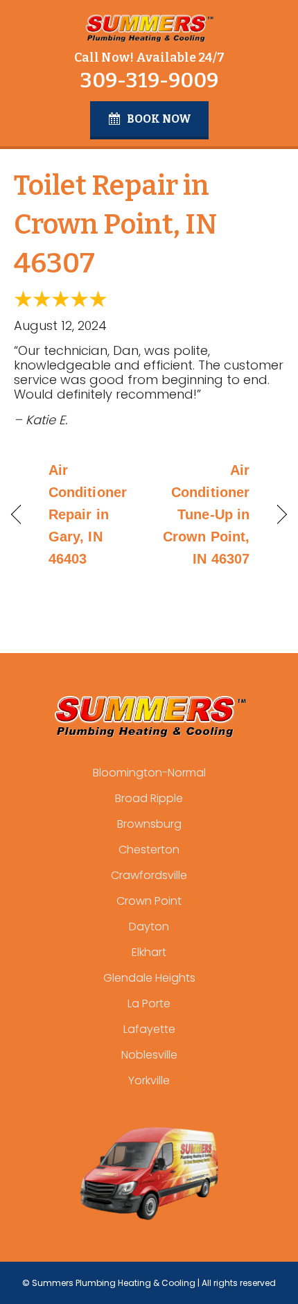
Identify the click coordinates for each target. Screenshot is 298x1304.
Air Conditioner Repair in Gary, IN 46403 (88, 514)
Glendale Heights (149, 978)
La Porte (149, 1003)
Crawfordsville (149, 875)
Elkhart (149, 952)
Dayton (149, 926)
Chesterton (149, 850)
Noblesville (149, 1055)
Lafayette (149, 1029)
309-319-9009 (149, 80)
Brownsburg (149, 824)
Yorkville (149, 1080)
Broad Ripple (149, 798)
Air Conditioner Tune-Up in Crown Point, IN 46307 (203, 514)
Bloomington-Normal (149, 773)
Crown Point (149, 901)
